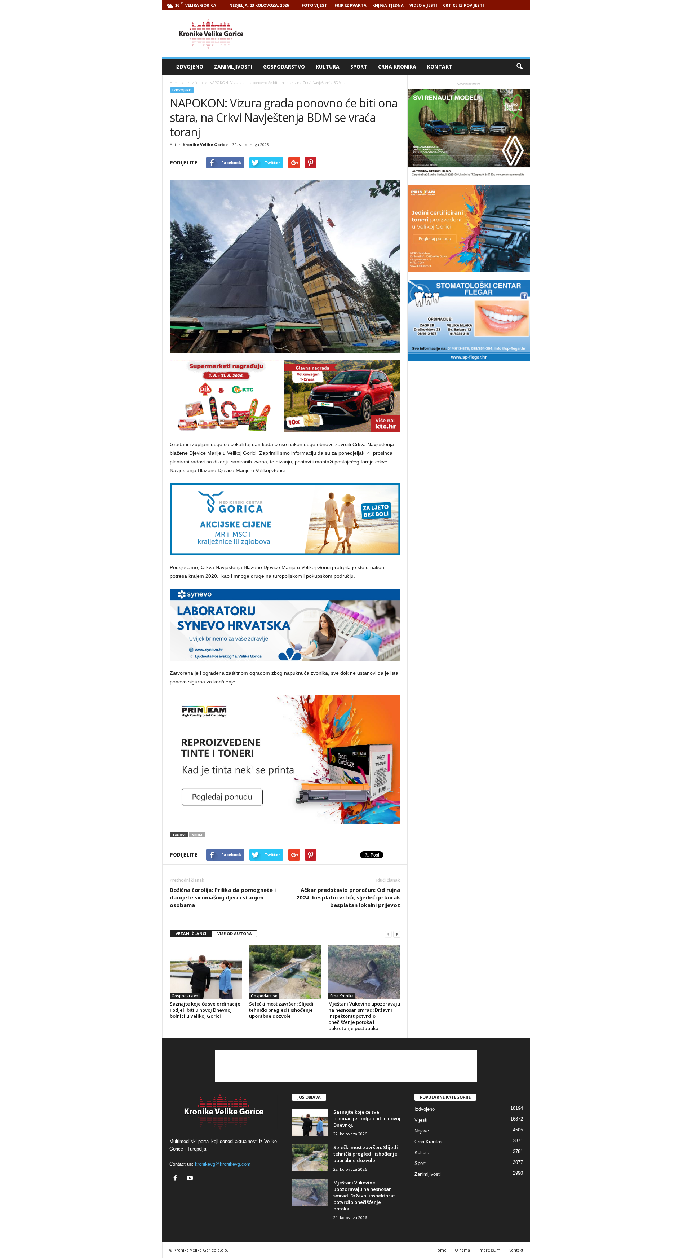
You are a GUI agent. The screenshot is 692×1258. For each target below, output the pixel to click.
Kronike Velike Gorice (205, 144)
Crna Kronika (397, 66)
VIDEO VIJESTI (423, 5)
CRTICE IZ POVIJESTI (463, 5)
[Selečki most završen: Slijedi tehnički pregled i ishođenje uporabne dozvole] (285, 972)
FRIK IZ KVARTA (350, 5)
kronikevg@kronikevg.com (222, 1164)
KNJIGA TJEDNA (388, 5)
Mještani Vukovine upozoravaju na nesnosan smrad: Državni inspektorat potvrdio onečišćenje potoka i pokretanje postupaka (364, 1016)
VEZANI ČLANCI (191, 933)
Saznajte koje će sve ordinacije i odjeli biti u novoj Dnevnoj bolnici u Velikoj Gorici (205, 1009)
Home (174, 82)
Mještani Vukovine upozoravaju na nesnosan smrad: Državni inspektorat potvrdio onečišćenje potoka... (364, 1195)
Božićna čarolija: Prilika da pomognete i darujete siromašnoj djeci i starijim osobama (223, 897)
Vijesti (420, 1120)
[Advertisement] (399, 34)
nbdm (197, 834)
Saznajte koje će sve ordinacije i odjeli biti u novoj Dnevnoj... (366, 1118)
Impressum (489, 1250)
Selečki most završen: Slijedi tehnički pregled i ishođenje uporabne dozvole (281, 1009)
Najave (421, 1131)
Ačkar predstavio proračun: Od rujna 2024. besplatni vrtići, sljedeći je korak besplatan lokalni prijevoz (348, 897)
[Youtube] (191, 1179)
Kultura (328, 66)
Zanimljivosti (233, 66)
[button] (519, 67)
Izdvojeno (189, 66)
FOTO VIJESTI (315, 5)
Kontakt (439, 66)
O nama (462, 1250)
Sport (358, 66)
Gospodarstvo (284, 66)
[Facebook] (176, 1179)
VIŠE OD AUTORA (234, 933)
